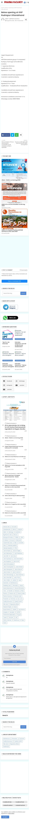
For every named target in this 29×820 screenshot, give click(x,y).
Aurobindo (17, 532)
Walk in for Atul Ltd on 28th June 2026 (15, 513)
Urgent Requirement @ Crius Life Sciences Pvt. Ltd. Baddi (14, 447)
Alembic (20, 529)
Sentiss (14, 609)
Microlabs (15, 585)
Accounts (14, 526)
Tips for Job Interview (5, 342)
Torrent (5, 617)
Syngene (5, 612)
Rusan (15, 606)
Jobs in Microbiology (8, 574)
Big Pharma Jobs (7, 534)
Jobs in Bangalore (7, 569)
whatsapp (22, 381)
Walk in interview (7, 620)
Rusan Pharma (7, 609)
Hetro (15, 542)
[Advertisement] (14, 38)
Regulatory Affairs (14, 604)
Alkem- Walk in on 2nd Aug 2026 (11, 180)
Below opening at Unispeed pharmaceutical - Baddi (12, 476)
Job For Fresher (7, 550)
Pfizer (22, 590)
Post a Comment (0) (14, 281)
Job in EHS (5, 556)
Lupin (20, 580)
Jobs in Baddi (19, 566)
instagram (9, 385)
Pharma (5, 593)
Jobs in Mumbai (20, 574)
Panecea (17, 590)
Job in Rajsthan (7, 561)
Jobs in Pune (17, 577)
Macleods (5, 582)
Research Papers (7, 606)
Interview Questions (8, 548)
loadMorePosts (7, 802)
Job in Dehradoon (7, 553)
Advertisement (6, 529)
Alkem (4, 532)
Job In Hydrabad (7, 558)
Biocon (15, 534)
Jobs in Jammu (16, 572)
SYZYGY (18, 612)
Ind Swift (21, 542)
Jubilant (14, 580)
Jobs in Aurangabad (8, 566)
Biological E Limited (8, 537)
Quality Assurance (7, 601)
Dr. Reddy (5, 540)
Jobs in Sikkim (6, 580)
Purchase (13, 598)
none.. (4, 590)
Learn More (11, 813)
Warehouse (16, 620)
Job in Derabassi (18, 553)
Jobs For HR (16, 561)
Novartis (10, 590)
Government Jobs (7, 542)
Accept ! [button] (5, 817)
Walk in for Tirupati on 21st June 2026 (15, 504)
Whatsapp (17, 135)
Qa (18, 598)
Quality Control (18, 601)
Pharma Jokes (21, 593)
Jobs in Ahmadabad (8, 564)
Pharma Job (12, 593)
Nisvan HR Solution (19, 588)
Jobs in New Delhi (7, 577)
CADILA (16, 537)
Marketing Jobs (7, 585)
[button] (28, 2)
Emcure (12, 540)
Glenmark (18, 540)
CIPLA (22, 537)
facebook (9, 381)
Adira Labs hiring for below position (15, 495)
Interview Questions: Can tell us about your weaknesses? (20, 344)
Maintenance (13, 582)
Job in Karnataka (18, 558)
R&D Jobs (5, 604)
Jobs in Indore (6, 572)
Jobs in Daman (18, 569)
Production (6, 598)
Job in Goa (13, 556)
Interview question (12, 545)
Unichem (11, 617)
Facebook (6, 135)
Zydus (4, 623)
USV (16, 617)
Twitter (12, 135)
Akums (14, 529)
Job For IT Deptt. (16, 550)
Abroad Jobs (6, 526)
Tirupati (19, 615)
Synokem (12, 612)
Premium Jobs (17, 596)
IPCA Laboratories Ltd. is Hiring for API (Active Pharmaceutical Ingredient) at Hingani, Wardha (15, 427)
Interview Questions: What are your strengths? (8, 365)
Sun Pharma (22, 609)
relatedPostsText (20, 805)
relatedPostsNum (8, 805)
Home (2, 7)
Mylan (21, 585)
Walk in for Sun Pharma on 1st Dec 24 (15, 456)
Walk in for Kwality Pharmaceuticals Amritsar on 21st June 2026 (12, 230)
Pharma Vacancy (7, 596)
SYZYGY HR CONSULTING (9, 615)
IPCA (16, 548)
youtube (22, 385)
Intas (4, 545)
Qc (22, 598)
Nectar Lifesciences (8, 588)
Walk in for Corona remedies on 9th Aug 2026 (13, 205)
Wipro (22, 620)
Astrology (10, 532)
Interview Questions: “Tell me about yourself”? (20, 365)
